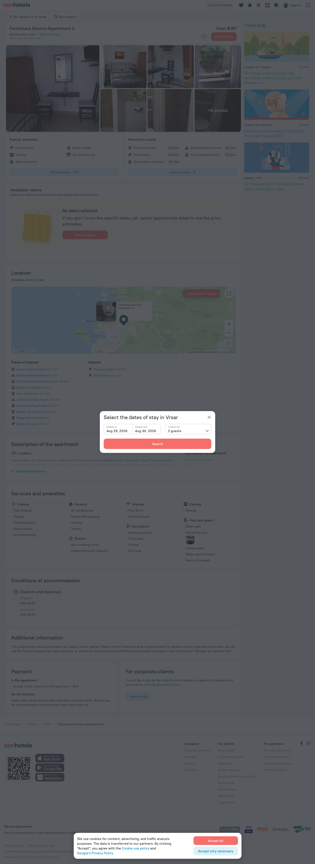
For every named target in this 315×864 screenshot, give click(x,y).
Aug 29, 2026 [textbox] (117, 431)
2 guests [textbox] (174, 431)
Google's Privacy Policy (95, 853)
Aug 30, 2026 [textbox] (145, 431)
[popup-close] (209, 417)
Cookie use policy (135, 848)
